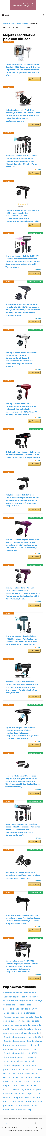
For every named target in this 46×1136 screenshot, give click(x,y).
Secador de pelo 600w (26, 1008)
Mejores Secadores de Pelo (16, 23)
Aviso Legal (4, 1123)
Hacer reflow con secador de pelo (19, 992)
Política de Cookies (15, 1123)
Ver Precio (35, 79)
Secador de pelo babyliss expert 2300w (23, 1037)
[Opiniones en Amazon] (23, 204)
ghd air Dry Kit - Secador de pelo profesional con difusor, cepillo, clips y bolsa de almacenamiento (22, 875)
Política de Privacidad (28, 1123)
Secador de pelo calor (14, 1041)
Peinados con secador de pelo (18, 1017)
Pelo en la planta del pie (21, 1029)
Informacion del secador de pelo (19, 1061)
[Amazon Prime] (38, 170)
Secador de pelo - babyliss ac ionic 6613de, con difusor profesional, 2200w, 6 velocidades (22, 1000)
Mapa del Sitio (40, 1123)
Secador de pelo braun (25, 1049)
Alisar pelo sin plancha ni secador (20, 1057)
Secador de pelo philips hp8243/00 (20, 1053)
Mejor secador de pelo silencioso (19, 1013)
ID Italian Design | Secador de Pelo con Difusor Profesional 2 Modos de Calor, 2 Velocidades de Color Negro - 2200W (22, 455)
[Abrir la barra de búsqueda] (43, 15)
